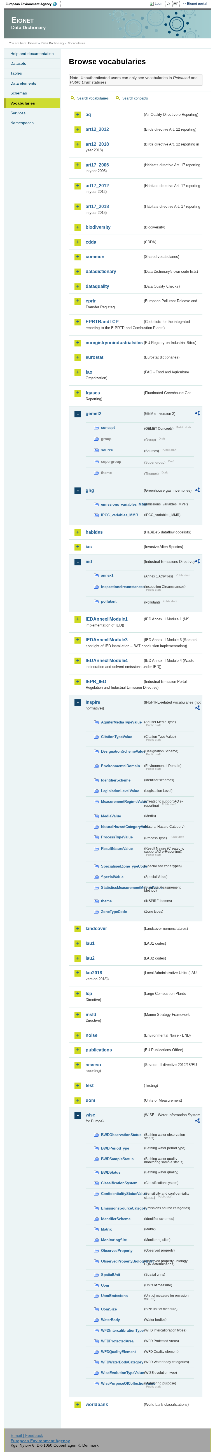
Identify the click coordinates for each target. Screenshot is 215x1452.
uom (90, 1100)
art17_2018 (97, 206)
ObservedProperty (116, 1250)
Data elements (23, 83)
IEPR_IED (96, 681)
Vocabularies (22, 103)
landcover (96, 928)
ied (89, 561)
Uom (105, 1285)
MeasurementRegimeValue (122, 801)
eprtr (91, 301)
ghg (90, 490)
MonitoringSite (114, 1240)
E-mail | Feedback (27, 1435)
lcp (89, 993)
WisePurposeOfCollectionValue (122, 1383)
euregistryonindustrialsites (114, 342)
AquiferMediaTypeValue (121, 722)
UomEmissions (114, 1296)
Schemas (18, 93)
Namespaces (22, 123)
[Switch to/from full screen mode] (177, 4)
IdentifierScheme (115, 780)
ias (89, 546)
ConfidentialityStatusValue (122, 1194)
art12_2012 (97, 129)
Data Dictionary (52, 43)
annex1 (107, 575)
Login (159, 3)
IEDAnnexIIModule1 (107, 619)
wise (90, 1115)
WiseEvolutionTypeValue (122, 1373)
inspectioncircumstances (122, 587)
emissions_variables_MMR (122, 504)
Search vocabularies (93, 98)
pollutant (108, 601)
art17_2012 (97, 185)
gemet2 (93, 413)
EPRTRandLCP (102, 321)
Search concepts (135, 98)
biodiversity (98, 227)
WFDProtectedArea (117, 1341)
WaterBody (110, 1320)
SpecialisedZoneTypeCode (122, 866)
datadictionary (101, 271)
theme (106, 901)
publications (99, 1050)
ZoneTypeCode (114, 912)
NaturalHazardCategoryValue (122, 827)
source (107, 450)
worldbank (97, 1404)
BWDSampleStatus (117, 1159)
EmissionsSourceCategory (122, 1208)
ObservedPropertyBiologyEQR (122, 1261)
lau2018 (94, 972)
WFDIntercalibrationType (122, 1330)
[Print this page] (169, 4)
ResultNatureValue (117, 849)
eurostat (94, 357)
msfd (91, 1014)
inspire (93, 702)
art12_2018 (97, 144)
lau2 (90, 958)
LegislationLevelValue (120, 791)
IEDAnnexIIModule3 (107, 639)
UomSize (109, 1309)
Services (17, 113)
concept (108, 428)
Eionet (33, 43)
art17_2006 (97, 165)
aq (88, 114)
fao (89, 372)
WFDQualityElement (118, 1352)
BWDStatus (110, 1172)
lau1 (90, 943)
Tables (16, 73)
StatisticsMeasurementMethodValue (122, 887)
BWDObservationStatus (121, 1135)
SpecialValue (112, 877)
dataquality (97, 286)
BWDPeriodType (115, 1148)
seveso (93, 1064)
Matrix (106, 1229)
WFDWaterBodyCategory (122, 1362)
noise (91, 1035)
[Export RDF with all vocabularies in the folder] (197, 414)
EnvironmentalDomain (120, 766)
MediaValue (111, 816)
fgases (93, 392)
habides (94, 532)
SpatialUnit (110, 1275)
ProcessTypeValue (117, 837)
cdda (91, 242)
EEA (33, 4)
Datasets (18, 63)
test (90, 1085)
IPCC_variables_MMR (119, 515)
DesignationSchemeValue (122, 751)
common (95, 256)
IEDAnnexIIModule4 (107, 660)
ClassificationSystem (119, 1183)
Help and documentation (32, 53)
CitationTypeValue (116, 737)
